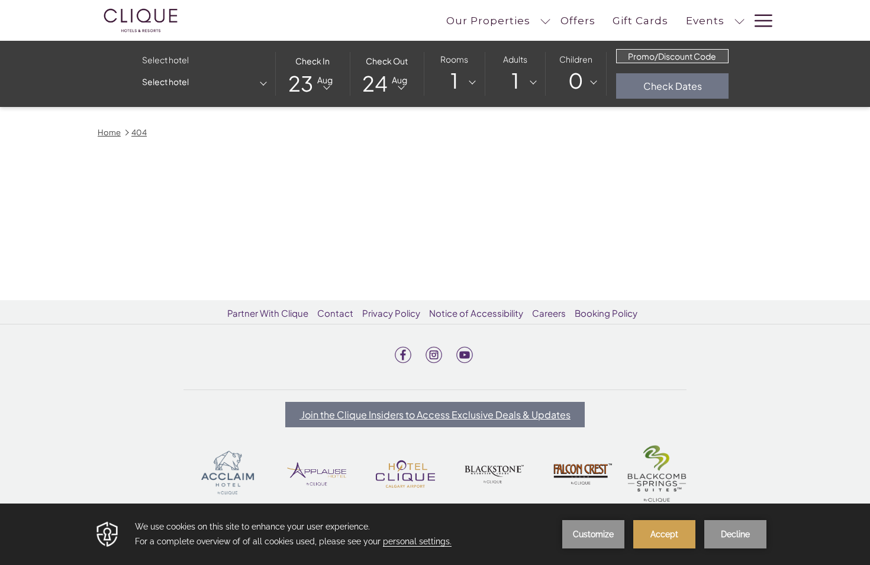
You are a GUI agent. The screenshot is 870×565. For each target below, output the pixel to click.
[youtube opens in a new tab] (464, 353)
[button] (313, 73)
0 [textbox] (576, 80)
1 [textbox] (454, 80)
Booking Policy (606, 313)
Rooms (454, 59)
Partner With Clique (267, 313)
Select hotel (165, 59)
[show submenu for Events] (739, 20)
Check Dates (686, 85)
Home (109, 132)
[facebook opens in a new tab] (403, 353)
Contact (335, 313)
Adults (515, 59)
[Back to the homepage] (140, 20)
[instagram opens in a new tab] (433, 353)
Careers (549, 313)
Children (575, 59)
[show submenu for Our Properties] (545, 20)
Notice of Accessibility (476, 313)
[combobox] (204, 84)
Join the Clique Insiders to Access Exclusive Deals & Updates (435, 414)
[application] (435, 534)
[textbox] (189, 82)
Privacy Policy (391, 313)
